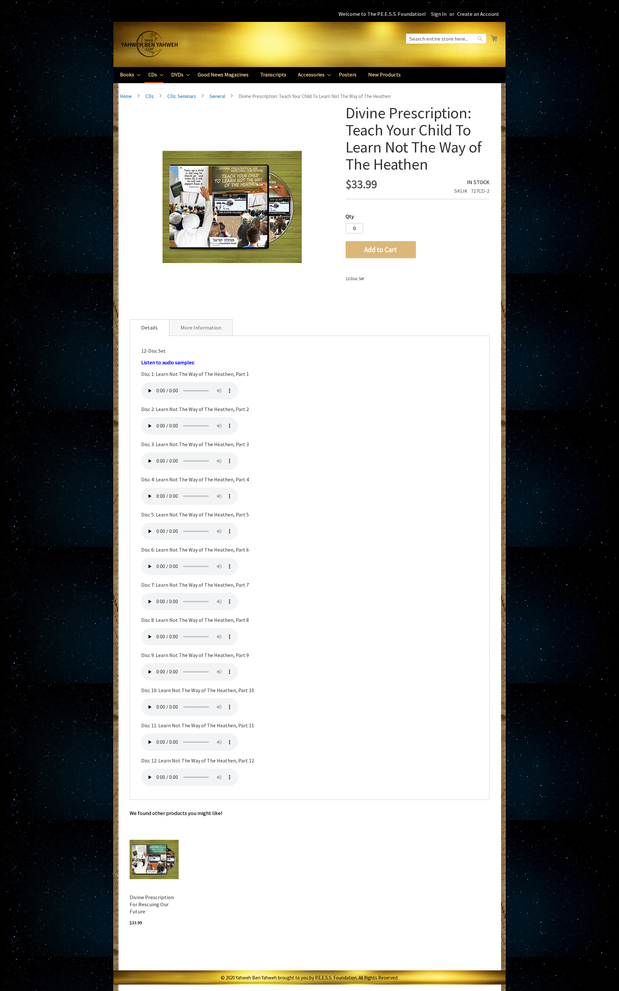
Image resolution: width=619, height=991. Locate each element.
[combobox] (446, 39)
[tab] (149, 327)
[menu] (309, 75)
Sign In (439, 13)
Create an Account (478, 13)
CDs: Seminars (181, 96)
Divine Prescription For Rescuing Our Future (152, 904)
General (217, 96)
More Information (201, 327)
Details (149, 327)
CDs (149, 96)
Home (126, 96)
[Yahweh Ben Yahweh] (149, 44)
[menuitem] (128, 74)
